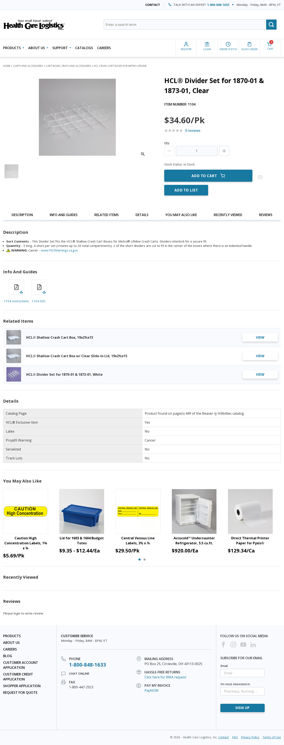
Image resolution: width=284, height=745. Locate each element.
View (260, 337)
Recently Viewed (228, 215)
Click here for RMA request (165, 677)
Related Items (106, 215)
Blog (7, 656)
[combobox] (190, 24)
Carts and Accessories (28, 66)
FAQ (235, 737)
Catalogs (84, 48)
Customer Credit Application (18, 677)
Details (142, 215)
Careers (104, 48)
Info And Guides (64, 215)
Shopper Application (22, 686)
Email (224, 666)
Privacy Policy (250, 737)
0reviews (192, 130)
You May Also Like (181, 215)
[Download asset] (16, 287)
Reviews (265, 215)
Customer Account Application (20, 665)
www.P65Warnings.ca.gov (59, 250)
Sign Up (242, 707)
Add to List (186, 190)
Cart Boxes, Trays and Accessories (68, 66)
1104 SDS (39, 301)
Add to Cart (204, 175)
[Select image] (11, 171)
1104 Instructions (16, 301)
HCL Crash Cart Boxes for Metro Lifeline (120, 66)
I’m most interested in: (235, 684)
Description (22, 215)
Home (6, 66)
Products (12, 636)
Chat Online (79, 673)
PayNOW (151, 690)
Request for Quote (20, 692)
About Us (11, 642)
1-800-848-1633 (218, 5)
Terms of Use (271, 737)
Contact (152, 5)
